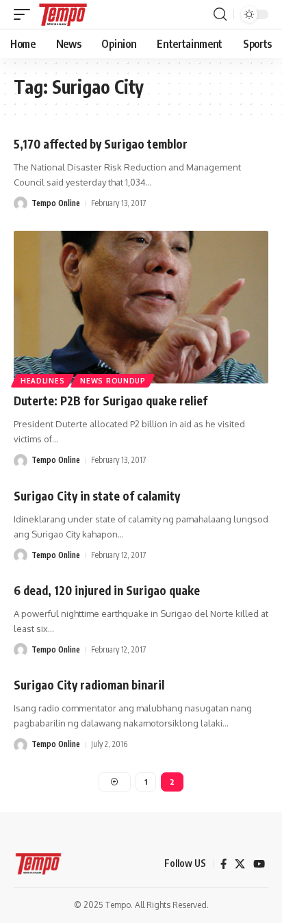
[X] (239, 864)
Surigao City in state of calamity (97, 495)
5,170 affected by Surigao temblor (101, 143)
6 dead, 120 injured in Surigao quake (107, 590)
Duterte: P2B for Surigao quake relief (110, 400)
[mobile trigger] (25, 14)
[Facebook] (223, 864)
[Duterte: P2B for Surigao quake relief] (141, 307)
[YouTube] (259, 864)
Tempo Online (55, 203)
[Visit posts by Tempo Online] (20, 203)
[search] (220, 14)
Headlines (42, 381)
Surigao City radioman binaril (89, 684)
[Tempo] (63, 14)
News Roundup (112, 381)
